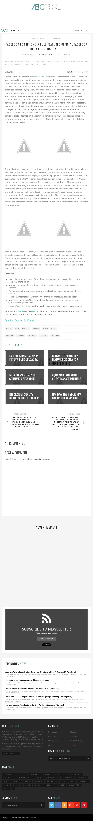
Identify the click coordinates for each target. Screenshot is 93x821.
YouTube (8, 789)
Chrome (8, 778)
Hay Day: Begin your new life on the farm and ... (66, 396)
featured (35, 311)
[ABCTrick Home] (4, 30)
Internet (56, 38)
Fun (6, 781)
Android (8, 774)
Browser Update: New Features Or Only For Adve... (65, 359)
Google (44, 336)
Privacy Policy (53, 741)
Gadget (16, 781)
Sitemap (73, 732)
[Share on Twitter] (78, 72)
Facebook (45, 38)
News (49, 785)
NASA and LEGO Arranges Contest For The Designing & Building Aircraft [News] (38, 697)
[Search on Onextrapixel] (91, 30)
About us (52, 736)
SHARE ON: (10, 336)
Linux (18, 785)
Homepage (52, 732)
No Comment (64, 54)
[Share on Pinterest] (86, 72)
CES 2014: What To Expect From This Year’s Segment (27, 680)
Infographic (68, 781)
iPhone (20, 311)
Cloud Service (23, 778)
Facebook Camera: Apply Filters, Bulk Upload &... (24, 357)
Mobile (54, 329)
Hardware (52, 781)
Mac (28, 785)
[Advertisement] (46, 19)
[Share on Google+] (83, 72)
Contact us (74, 736)
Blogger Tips (74, 774)
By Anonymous (46, 54)
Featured (73, 745)
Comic (38, 778)
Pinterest (56, 336)
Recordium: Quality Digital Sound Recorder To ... (24, 398)
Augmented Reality (53, 774)
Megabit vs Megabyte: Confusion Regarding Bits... (22, 378)
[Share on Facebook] (75, 72)
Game (27, 781)
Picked (51, 745)
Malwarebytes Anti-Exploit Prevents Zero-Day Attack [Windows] (32, 688)
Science (60, 785)
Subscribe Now (46, 638)
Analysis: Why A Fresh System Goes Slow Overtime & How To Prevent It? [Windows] (40, 672)
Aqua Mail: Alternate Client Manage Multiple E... (66, 378)
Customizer (52, 778)
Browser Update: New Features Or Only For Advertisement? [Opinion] (34, 705)
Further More (11, 753)
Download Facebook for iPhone (19, 320)
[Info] (86, 30)
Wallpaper (74, 785)
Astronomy (33, 774)
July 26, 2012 (28, 54)
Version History (76, 741)
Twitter (21, 336)
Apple (35, 38)
